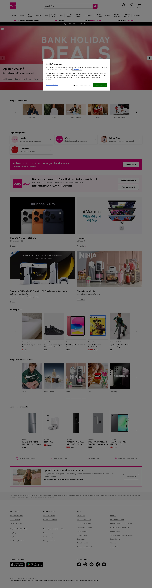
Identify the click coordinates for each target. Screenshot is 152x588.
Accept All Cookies (100, 85)
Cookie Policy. (77, 69)
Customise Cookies (52, 85)
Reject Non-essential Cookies (82, 85)
